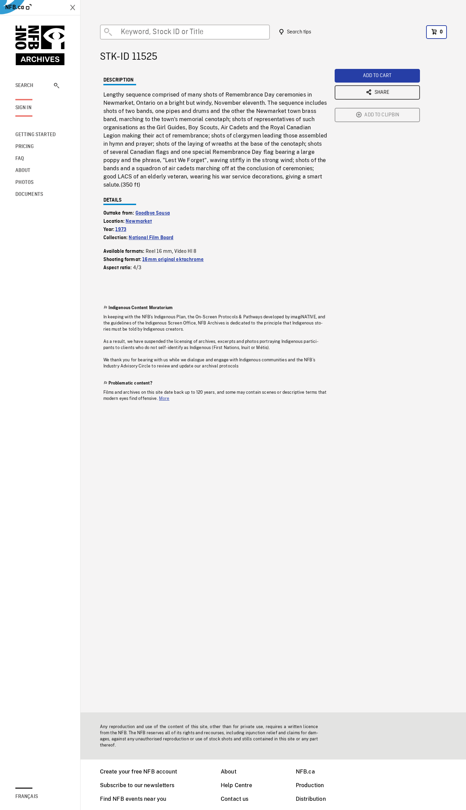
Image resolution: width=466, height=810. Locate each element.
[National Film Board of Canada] (40, 45)
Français (26, 796)
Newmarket (139, 221)
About (228, 771)
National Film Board (151, 238)
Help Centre (236, 785)
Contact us (235, 799)
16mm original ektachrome (173, 259)
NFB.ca (305, 771)
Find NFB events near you (133, 799)
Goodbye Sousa (152, 213)
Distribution (311, 799)
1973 (120, 229)
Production (310, 785)
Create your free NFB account (138, 771)
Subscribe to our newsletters (137, 785)
